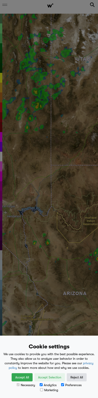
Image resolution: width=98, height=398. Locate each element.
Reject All (76, 377)
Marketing (51, 390)
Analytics (50, 385)
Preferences (73, 385)
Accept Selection (49, 377)
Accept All (22, 377)
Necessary (28, 385)
